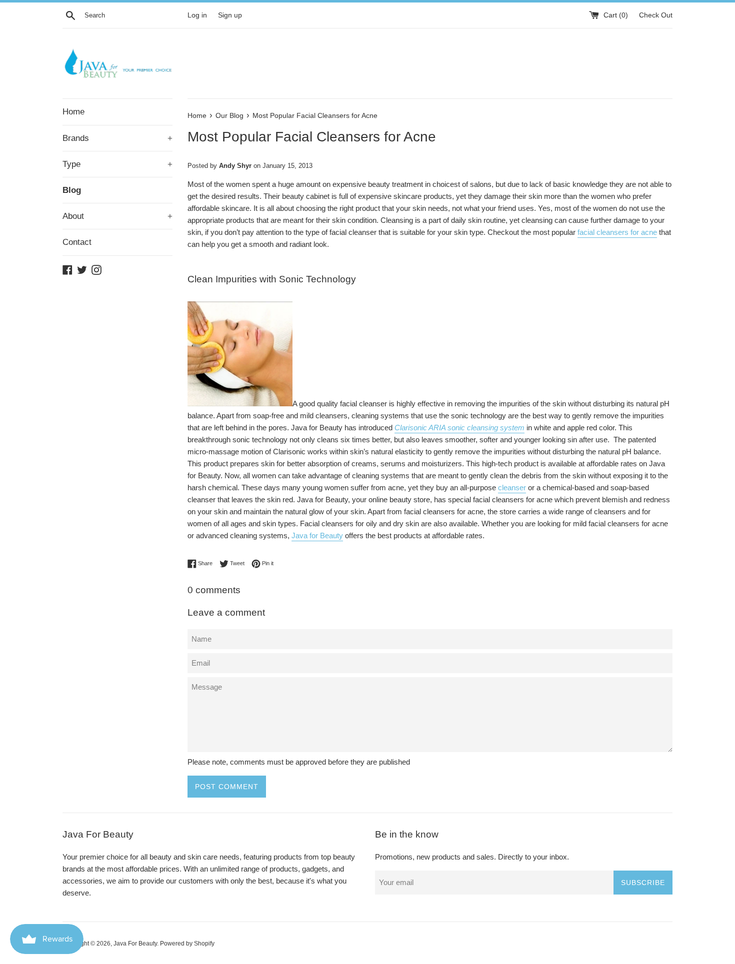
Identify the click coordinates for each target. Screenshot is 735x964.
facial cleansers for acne (617, 232)
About (117, 216)
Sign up (230, 15)
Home (73, 111)
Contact (77, 242)
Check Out (655, 15)
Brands (117, 138)
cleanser (512, 487)
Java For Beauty (135, 943)
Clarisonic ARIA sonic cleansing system (459, 427)
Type (117, 164)
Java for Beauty (317, 535)
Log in (197, 15)
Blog (71, 190)
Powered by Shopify (187, 943)
